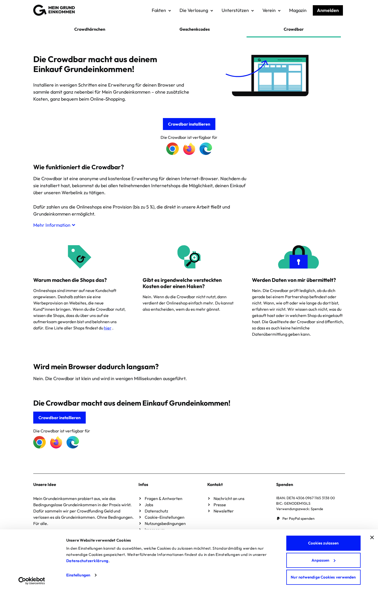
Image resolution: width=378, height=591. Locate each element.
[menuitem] (161, 10)
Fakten (159, 10)
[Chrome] (172, 148)
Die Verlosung (194, 10)
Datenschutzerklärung (87, 560)
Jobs (149, 504)
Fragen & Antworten (163, 498)
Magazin (298, 10)
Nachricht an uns (229, 498)
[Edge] (206, 148)
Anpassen (320, 560)
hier (107, 327)
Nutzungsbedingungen (165, 523)
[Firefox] (189, 148)
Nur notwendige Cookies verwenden (323, 577)
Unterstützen (235, 10)
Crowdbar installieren (189, 124)
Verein (269, 10)
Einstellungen (78, 575)
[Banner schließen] (372, 537)
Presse (220, 504)
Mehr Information (51, 225)
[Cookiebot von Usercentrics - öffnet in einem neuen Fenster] (31, 581)
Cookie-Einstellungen (164, 517)
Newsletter (224, 511)
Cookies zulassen (323, 543)
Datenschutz (156, 511)
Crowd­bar (294, 29)
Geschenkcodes (195, 29)
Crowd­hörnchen (89, 29)
